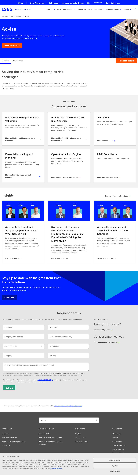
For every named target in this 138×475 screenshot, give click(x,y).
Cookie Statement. (56, 468)
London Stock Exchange (73, 3)
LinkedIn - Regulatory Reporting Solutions (50, 442)
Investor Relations (119, 445)
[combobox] (23, 346)
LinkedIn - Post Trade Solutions (50, 437)
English (78, 434)
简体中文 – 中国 (81, 441)
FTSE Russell (53, 3)
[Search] (135, 9)
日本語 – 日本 (80, 437)
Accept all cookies (114, 460)
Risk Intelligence (112, 3)
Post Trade (97, 3)
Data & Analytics (37, 3)
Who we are (116, 434)
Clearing (5, 434)
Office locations (118, 449)
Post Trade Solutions (17, 16)
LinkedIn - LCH (43, 434)
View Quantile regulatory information (68, 406)
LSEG (20, 3)
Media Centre (117, 441)
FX (88, 3)
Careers (115, 437)
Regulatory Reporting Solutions (13, 441)
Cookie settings (115, 471)
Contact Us (6, 445)
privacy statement (44, 380)
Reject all (115, 466)
